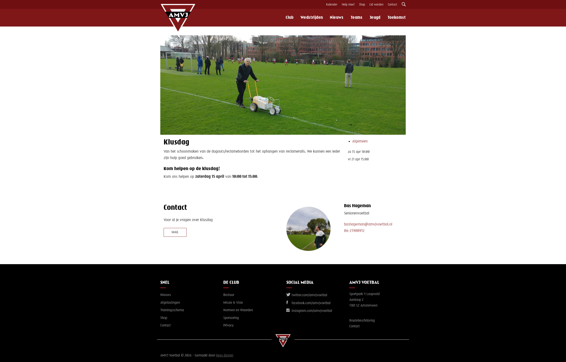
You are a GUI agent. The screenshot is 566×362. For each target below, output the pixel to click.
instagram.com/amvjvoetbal (311, 311)
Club (289, 18)
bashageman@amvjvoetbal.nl (368, 224)
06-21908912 (354, 231)
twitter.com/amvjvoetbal (309, 295)
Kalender (331, 4)
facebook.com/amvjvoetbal (311, 303)
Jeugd (375, 18)
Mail (175, 232)
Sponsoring (231, 318)
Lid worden (376, 4)
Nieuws (336, 18)
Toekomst (397, 18)
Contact (392, 4)
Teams (357, 18)
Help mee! (348, 4)
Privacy (228, 325)
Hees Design (224, 355)
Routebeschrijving (362, 320)
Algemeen (360, 141)
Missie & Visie (233, 303)
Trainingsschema (172, 310)
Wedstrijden (311, 18)
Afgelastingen (170, 303)
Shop (362, 4)
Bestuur (228, 295)
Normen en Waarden (238, 310)
